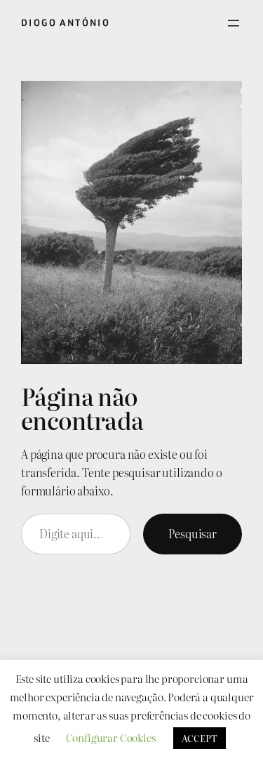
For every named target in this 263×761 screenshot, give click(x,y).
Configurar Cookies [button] (111, 737)
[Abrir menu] (233, 23)
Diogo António (65, 23)
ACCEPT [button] (199, 738)
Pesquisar (192, 533)
